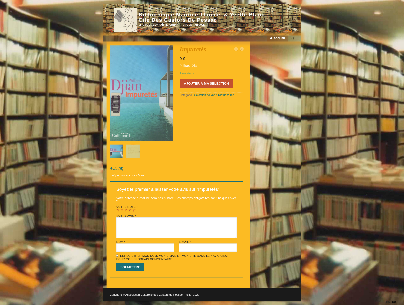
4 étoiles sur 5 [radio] (130, 210)
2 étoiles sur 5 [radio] (122, 210)
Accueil (279, 38)
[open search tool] (292, 38)
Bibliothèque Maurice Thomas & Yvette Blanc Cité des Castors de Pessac (202, 17)
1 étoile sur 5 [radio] (117, 210)
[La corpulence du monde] (242, 49)
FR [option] (394, 302)
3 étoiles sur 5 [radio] (126, 210)
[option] (394, 302)
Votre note (127, 206)
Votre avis (126, 215)
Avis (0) (116, 168)
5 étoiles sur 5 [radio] (134, 210)
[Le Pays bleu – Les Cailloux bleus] (236, 49)
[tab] (176, 222)
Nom (120, 241)
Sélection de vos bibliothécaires (214, 95)
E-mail (185, 241)
